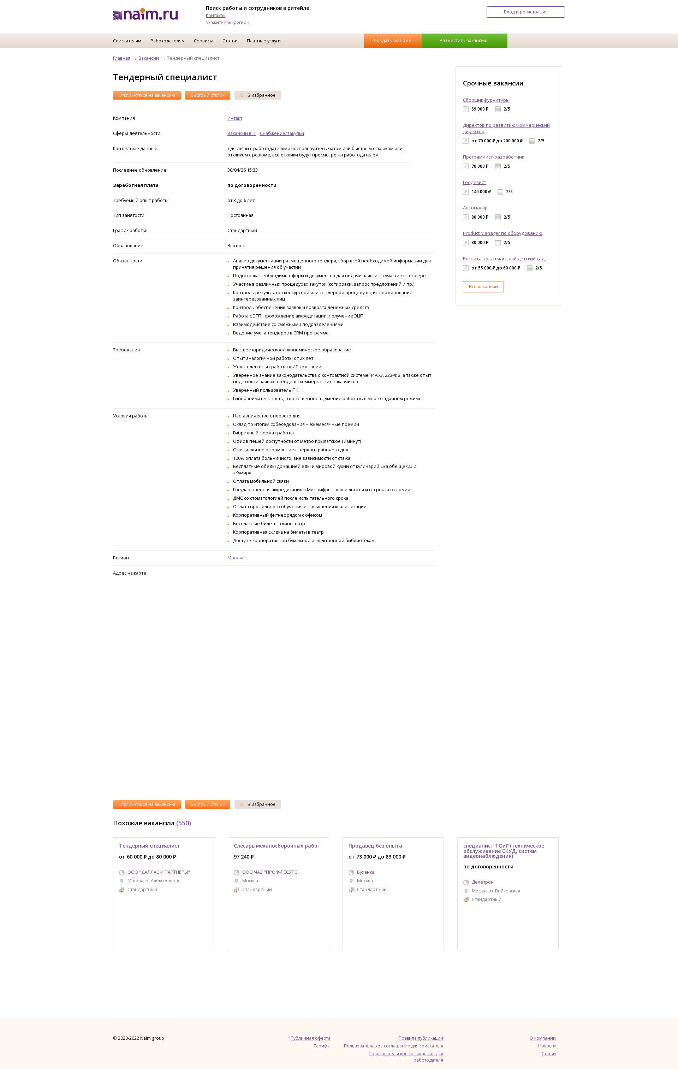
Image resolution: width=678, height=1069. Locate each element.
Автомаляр (475, 207)
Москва (235, 557)
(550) (183, 823)
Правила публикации (421, 1038)
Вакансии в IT (241, 133)
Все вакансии (483, 286)
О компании (543, 1038)
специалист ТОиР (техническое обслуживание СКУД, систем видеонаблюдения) (503, 850)
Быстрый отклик (208, 95)
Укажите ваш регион (227, 22)
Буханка (365, 872)
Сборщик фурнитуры (486, 100)
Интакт (234, 118)
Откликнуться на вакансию (147, 95)
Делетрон (483, 882)
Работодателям (167, 40)
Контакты (215, 15)
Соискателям (127, 40)
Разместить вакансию (464, 40)
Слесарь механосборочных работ (277, 845)
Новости (547, 1046)
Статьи (230, 40)
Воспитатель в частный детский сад (504, 258)
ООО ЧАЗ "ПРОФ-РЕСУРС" (270, 872)
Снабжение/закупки (282, 133)
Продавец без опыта (375, 845)
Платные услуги (264, 40)
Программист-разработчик (493, 157)
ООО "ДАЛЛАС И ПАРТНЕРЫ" (158, 872)
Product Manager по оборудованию (502, 233)
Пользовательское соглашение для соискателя (393, 1046)
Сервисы (203, 40)
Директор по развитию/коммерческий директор (506, 128)
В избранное (260, 95)
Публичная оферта (311, 1038)
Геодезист (474, 182)
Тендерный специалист (149, 845)
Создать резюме (392, 40)
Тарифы (322, 1046)
